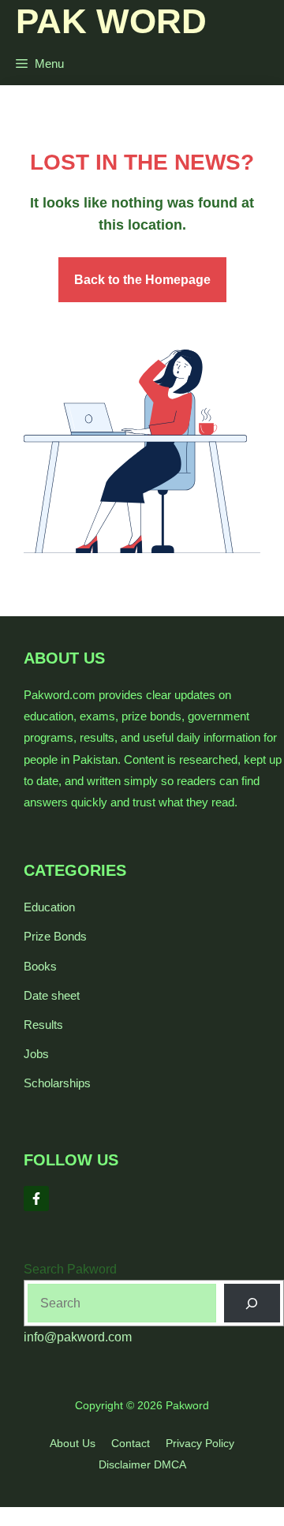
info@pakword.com (78, 1337)
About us (72, 1443)
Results (43, 1024)
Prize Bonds (55, 936)
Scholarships (57, 1083)
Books (40, 966)
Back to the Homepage (142, 279)
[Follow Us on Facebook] (36, 1198)
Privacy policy (200, 1443)
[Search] (252, 1303)
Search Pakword (70, 1269)
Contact (130, 1443)
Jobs (36, 1053)
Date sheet (52, 995)
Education (49, 907)
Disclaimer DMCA (142, 1464)
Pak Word (111, 21)
